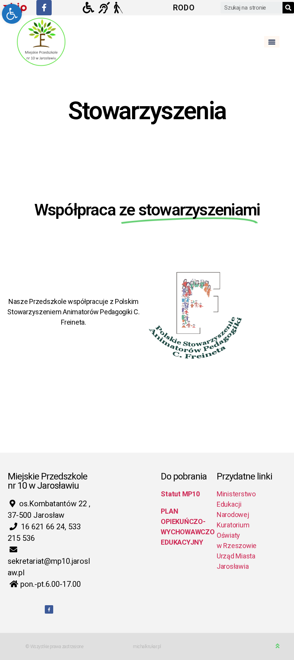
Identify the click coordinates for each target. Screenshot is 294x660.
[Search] (288, 7)
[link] (12, 14)
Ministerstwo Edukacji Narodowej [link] (236, 504)
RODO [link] (184, 7)
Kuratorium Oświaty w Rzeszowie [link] (236, 535)
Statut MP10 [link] (180, 494)
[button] (271, 42)
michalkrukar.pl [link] (147, 646)
